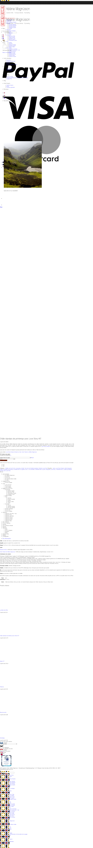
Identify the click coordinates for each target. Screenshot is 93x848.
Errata (7, 86)
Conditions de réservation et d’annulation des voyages (17, 77)
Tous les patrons (9, 20)
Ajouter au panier (4, 460)
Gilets (10, 31)
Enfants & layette (12, 44)
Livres (5, 66)
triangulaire (48, 469)
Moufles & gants (12, 39)
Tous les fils (8, 60)
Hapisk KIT (2, 661)
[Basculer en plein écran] (1, 846)
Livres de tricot (9, 69)
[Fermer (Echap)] (4, 846)
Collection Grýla (12, 52)
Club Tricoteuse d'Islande (8, 525)
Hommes (10, 43)
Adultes (10, 42)
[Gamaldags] (6, 198)
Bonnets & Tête (12, 36)
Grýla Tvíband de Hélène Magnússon (7, 551)
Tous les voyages (9, 76)
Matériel (6, 72)
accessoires (10, 469)
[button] (4, 28)
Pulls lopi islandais (12, 24)
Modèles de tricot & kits (9, 18)
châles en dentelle (4, 469)
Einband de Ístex (3, 549)
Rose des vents (3, 712)
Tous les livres (9, 68)
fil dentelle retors (38, 469)
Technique (8, 23)
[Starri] (6, 204)
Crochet (10, 28)
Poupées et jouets (12, 27)
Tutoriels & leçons (9, 85)
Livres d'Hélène (8, 487)
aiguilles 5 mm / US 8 (26, 469)
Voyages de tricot (6, 481)
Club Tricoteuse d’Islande (11, 22)
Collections (5, 512)
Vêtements (8, 29)
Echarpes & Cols (12, 38)
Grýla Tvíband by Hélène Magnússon (29, 452)
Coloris (1, 457)
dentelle (32, 469)
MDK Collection (6, 522)
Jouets (9, 502)
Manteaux (11, 32)
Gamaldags (2, 738)
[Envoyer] (3, 774)
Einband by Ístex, (17, 452)
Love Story (53, 469)
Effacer (32, 457)
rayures (43, 469)
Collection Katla (12, 53)
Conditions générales (10, 87)
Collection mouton (12, 56)
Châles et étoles (8, 495)
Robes (10, 33)
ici (10, 455)
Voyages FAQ (9, 78)
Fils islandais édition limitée (11, 64)
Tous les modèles (8, 511)
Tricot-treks (6, 74)
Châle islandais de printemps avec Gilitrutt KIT (9, 635)
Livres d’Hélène (9, 70)
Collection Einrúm (12, 54)
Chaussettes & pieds (13, 40)
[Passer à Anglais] (3, 35)
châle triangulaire (68, 468)
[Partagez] (3, 846)
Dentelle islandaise (12, 25)
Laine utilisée (9, 47)
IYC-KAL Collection (6, 523)
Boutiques (6, 89)
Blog (5, 80)
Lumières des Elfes (4, 610)
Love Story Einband (46, 446)
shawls (54, 468)
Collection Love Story (13, 48)
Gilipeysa (2, 686)
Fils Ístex (8, 63)
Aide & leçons (7, 83)
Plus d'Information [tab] (7, 538)
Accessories (8, 35)
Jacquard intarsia (12, 26)
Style (7, 41)
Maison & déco (12, 46)
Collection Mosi (12, 55)
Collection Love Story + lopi (14, 50)
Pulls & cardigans (12, 30)
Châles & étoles (12, 37)
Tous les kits (8, 21)
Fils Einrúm (8, 62)
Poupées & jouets (12, 45)
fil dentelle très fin (17, 469)
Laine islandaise (7, 58)
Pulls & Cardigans (8, 530)
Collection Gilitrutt (12, 51)
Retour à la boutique (7, 52)
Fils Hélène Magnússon (10, 61)
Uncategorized (5, 536)
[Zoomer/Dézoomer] (0, 846)
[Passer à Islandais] (3, 38)
